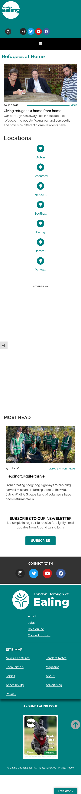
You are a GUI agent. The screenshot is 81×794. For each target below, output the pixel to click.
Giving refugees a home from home (32, 111)
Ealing (40, 232)
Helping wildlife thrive (25, 476)
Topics (10, 676)
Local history (15, 667)
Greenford (41, 176)
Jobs (31, 623)
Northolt (40, 195)
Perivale (40, 270)
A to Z (32, 616)
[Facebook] (46, 31)
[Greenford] (40, 167)
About (50, 676)
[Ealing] (40, 223)
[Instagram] (23, 31)
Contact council (39, 635)
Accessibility (15, 685)
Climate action (58, 468)
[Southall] (40, 204)
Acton (40, 157)
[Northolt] (40, 186)
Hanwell (40, 251)
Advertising (54, 685)
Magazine (52, 667)
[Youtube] (38, 31)
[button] (8, 31)
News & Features (18, 658)
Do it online (36, 629)
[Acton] (40, 148)
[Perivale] (40, 261)
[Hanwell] (40, 242)
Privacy (11, 694)
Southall (40, 213)
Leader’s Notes (56, 658)
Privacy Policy (66, 767)
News (73, 105)
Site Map (14, 649)
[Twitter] (31, 31)
